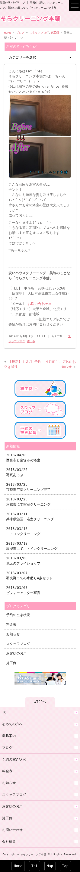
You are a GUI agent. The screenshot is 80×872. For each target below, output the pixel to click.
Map (50, 866)
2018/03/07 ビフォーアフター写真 (23, 590)
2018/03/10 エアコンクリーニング (23, 531)
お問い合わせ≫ (40, 304)
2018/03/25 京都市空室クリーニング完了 (28, 487)
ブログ (20, 32)
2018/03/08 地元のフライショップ (23, 560)
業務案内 (9, 736)
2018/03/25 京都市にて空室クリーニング (28, 501)
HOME (7, 32)
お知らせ (13, 634)
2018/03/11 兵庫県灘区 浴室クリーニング (30, 516)
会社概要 (9, 842)
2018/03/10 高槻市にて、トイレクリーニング (31, 546)
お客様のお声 (16, 653)
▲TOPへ (40, 702)
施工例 (55, 32)
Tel (34, 866)
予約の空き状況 (18, 615)
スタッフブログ (39, 32)
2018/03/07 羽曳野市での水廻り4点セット (29, 575)
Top (65, 866)
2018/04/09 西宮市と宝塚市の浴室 (23, 457)
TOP (5, 712)
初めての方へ (12, 724)
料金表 (11, 624)
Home (18, 866)
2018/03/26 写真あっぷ (17, 472)
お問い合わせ (12, 830)
